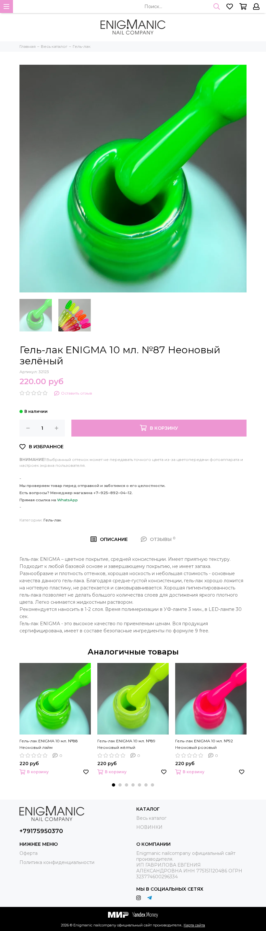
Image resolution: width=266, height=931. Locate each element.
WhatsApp (67, 500)
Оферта (28, 853)
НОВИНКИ (149, 827)
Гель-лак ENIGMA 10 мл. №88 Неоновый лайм (48, 744)
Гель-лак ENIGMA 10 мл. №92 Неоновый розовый (204, 744)
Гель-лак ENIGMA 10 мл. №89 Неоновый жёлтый (126, 744)
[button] (113, 785)
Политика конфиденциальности (56, 862)
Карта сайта (194, 925)
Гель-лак (52, 520)
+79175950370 (41, 831)
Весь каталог (151, 818)
